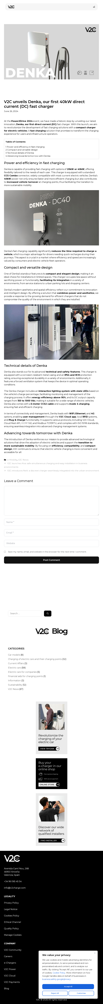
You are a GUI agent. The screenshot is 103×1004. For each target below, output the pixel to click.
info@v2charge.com (15, 888)
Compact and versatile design (21, 149)
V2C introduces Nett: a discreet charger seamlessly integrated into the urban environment (53, 470)
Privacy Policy (11, 903)
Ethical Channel (12, 922)
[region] (68, 975)
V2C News (23, 459)
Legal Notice (10, 909)
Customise (81, 993)
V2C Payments (12, 982)
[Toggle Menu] (94, 7)
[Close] (94, 953)
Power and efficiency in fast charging (25, 147)
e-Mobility (12, 459)
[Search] (48, 613)
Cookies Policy (11, 915)
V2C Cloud (9, 975)
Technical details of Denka (19, 153)
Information (14, 680)
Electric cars (14, 667)
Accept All (68, 987)
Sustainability (15, 685)
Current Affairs (16, 663)
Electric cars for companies (22, 672)
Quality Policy (11, 928)
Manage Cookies (12, 935)
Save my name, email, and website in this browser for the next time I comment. (47, 552)
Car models (14, 655)
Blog (6, 988)
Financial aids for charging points (25, 676)
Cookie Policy (59, 973)
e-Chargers (10, 963)
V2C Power (10, 969)
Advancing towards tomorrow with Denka (27, 156)
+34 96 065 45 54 (13, 881)
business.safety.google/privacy (56, 979)
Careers (8, 956)
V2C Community (12, 950)
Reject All (55, 993)
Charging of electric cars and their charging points (35, 659)
